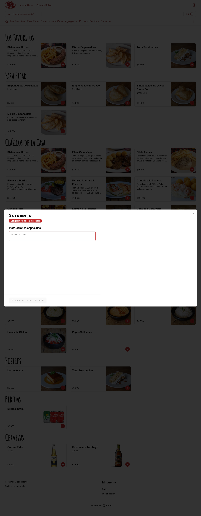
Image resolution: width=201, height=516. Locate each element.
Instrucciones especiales (25, 228)
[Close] (193, 213)
